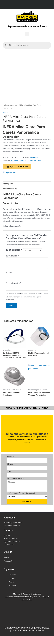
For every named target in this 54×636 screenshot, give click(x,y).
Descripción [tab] (8, 184)
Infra (27, 160)
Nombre (9, 272)
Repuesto (37, 160)
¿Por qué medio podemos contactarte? (21, 493)
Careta (21, 160)
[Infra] (10, 172)
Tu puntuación (14, 249)
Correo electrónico (13, 283)
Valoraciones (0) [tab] (10, 189)
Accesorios (12, 105)
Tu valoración (12, 256)
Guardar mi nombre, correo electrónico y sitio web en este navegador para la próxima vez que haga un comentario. (27, 297)
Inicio (5, 105)
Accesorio (14, 160)
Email (9, 471)
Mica (31, 160)
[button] (27, 34)
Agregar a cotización (17, 166)
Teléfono (10, 464)
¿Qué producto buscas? (15, 479)
